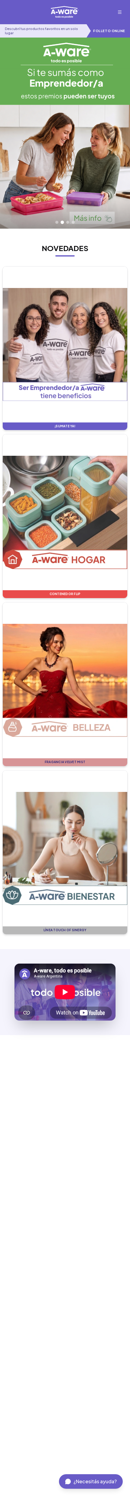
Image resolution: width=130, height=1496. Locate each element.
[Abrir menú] (119, 12)
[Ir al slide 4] (73, 222)
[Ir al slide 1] (56, 222)
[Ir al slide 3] (68, 222)
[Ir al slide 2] (62, 222)
